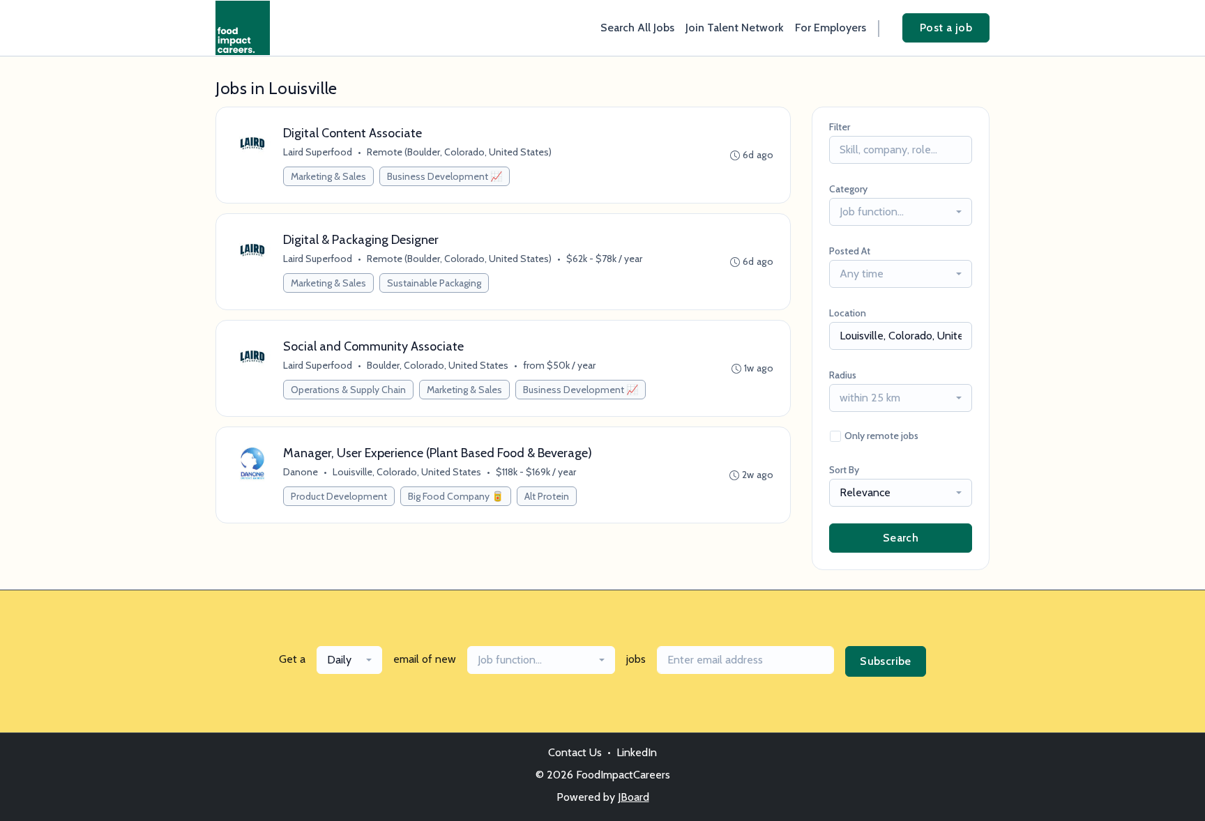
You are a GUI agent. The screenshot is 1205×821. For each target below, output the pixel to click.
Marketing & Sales (328, 176)
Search (900, 537)
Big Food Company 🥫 (455, 496)
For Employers (830, 27)
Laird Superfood (317, 152)
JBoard (633, 797)
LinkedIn (636, 752)
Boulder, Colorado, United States (437, 365)
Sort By (844, 469)
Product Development (339, 496)
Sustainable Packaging (434, 283)
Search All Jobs (637, 27)
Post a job (946, 27)
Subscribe (885, 661)
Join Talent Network (734, 27)
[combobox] (900, 212)
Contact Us (575, 752)
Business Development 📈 (444, 176)
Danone (300, 472)
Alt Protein (546, 496)
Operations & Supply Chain (348, 389)
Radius (842, 375)
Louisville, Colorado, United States (407, 472)
